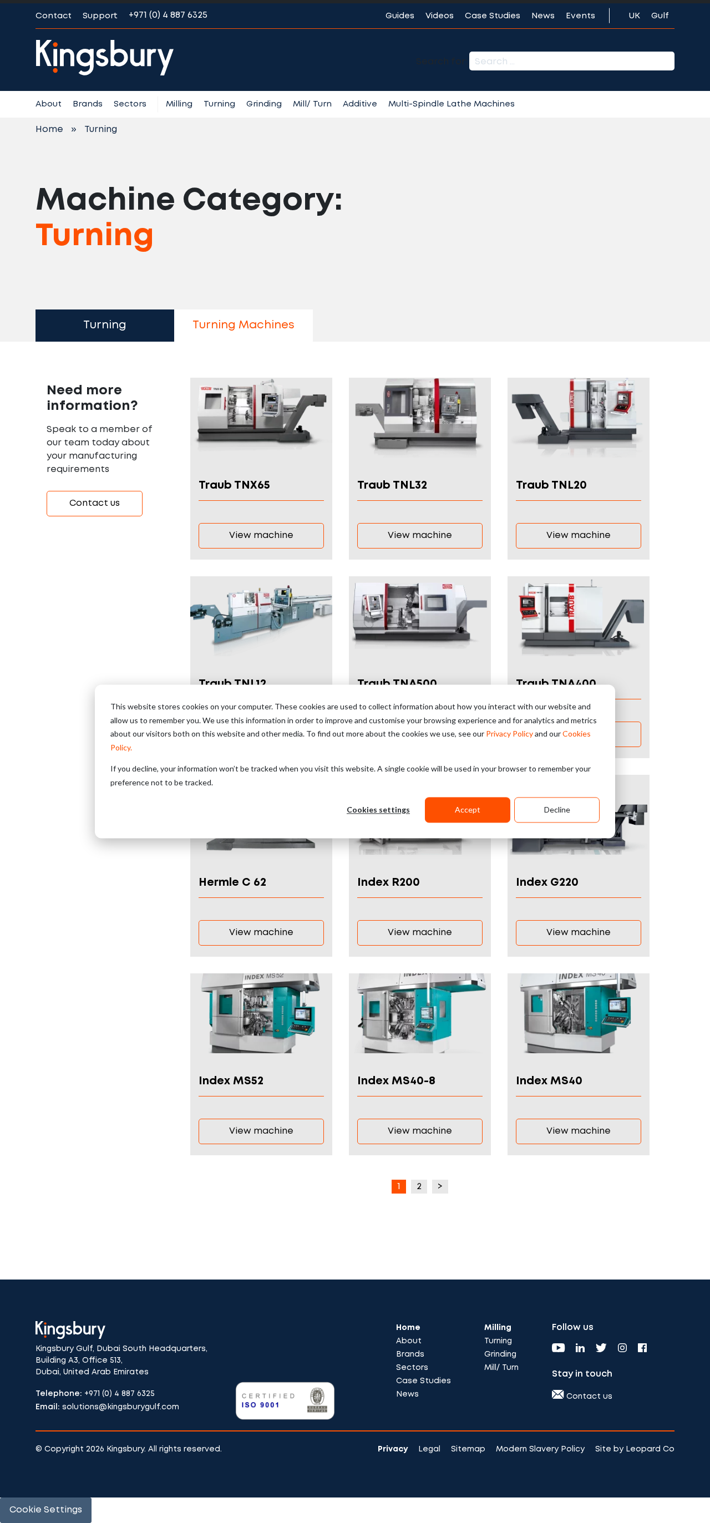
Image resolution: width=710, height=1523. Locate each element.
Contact (54, 16)
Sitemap (468, 1449)
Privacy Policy (509, 733)
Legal (429, 1449)
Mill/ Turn (312, 104)
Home (49, 129)
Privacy (393, 1449)
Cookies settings (378, 809)
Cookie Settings (45, 1510)
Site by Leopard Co (634, 1449)
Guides (400, 16)
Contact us (94, 503)
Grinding (264, 104)
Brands (88, 104)
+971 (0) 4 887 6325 (168, 15)
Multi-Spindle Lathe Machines (451, 104)
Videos (439, 16)
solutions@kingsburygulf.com (120, 1407)
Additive (360, 104)
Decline (557, 809)
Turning (219, 104)
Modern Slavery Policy (540, 1449)
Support (100, 16)
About (49, 104)
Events (580, 16)
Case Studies (492, 16)
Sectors (130, 104)
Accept (467, 809)
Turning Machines (243, 325)
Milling (179, 104)
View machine (261, 535)
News (543, 16)
